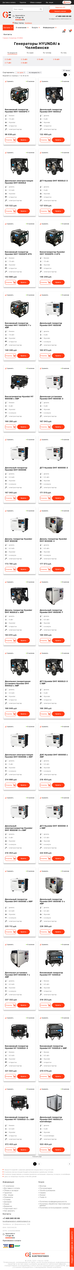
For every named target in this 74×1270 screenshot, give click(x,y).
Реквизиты (8, 1197)
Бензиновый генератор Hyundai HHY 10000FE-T (17, 110)
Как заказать (9, 1211)
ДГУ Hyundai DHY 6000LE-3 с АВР (54, 682)
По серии (30, 53)
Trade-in (43, 1197)
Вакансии (8, 1206)
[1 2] (54, 1103)
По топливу (47, 53)
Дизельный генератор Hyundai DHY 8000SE (16, 469)
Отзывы (7, 1199)
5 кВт (41, 59)
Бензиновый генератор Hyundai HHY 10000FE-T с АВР (18, 325)
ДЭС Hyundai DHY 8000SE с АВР (54, 756)
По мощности (12, 53)
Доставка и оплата (9, 2)
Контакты (8, 34)
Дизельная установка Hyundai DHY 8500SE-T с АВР (17, 975)
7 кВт (9, 63)
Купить (23, 140)
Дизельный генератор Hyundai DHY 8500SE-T (51, 611)
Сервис (43, 1193)
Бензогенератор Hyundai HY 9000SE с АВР (19, 397)
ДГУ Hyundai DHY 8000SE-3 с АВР (54, 827)
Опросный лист (10, 1208)
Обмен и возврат (36, 2)
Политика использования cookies (54, 1208)
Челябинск (28, 23)
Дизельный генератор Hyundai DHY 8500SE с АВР (19, 900)
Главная (5, 38)
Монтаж (43, 1186)
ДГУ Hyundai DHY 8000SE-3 (54, 468)
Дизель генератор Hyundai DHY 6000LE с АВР (18, 611)
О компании (21, 27)
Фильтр (68, 70)
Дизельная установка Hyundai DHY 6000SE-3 (51, 397)
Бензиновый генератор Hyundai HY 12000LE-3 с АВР (19, 1118)
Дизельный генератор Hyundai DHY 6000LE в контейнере (51, 1119)
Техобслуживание (47, 1190)
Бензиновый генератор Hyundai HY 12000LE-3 (16, 1047)
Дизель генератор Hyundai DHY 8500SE (18, 540)
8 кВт (25, 63)
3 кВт (25, 59)
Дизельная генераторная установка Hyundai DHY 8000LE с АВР (18, 683)
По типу (64, 53)
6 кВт (57, 59)
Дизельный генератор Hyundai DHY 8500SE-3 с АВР (52, 901)
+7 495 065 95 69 (63, 16)
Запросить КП (60, 7)
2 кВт (9, 59)
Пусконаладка (46, 1188)
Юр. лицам (49, 2)
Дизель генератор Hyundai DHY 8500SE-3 (53, 540)
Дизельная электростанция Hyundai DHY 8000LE (19, 182)
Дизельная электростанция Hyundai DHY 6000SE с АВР (19, 756)
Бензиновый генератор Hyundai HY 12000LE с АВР (53, 1047)
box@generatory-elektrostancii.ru (60, 19)
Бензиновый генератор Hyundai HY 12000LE (51, 974)
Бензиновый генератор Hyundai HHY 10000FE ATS (18, 253)
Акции (6, 1204)
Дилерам (8, 1202)
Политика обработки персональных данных (55, 1204)
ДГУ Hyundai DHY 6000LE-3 (54, 181)
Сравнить (10, 81)
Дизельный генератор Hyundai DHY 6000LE (51, 110)
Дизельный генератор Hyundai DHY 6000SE (51, 324)
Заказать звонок (60, 11)
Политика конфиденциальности (53, 1201)
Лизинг (43, 1195)
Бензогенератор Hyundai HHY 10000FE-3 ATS (52, 253)
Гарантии (23, 2)
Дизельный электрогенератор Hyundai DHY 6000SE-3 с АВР (18, 828)
